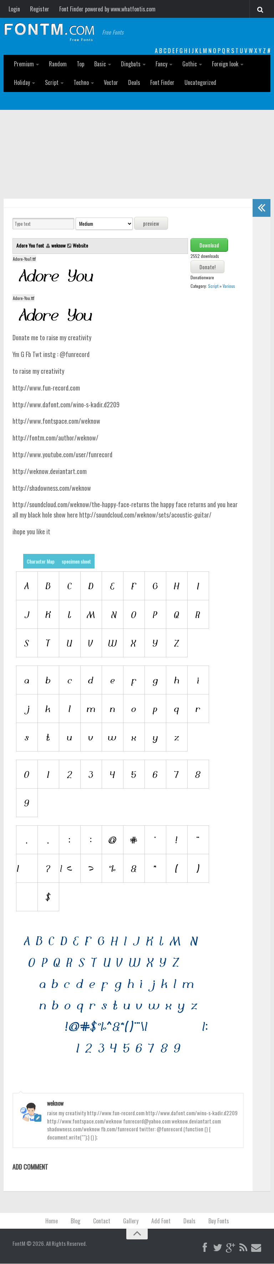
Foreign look (225, 64)
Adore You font (30, 245)
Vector (111, 82)
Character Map (41, 561)
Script (52, 82)
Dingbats (131, 64)
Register (39, 9)
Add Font (161, 1221)
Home (51, 1221)
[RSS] (243, 1248)
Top (80, 64)
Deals (134, 82)
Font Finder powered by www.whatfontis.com (107, 9)
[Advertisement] (137, 163)
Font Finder (162, 82)
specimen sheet (76, 561)
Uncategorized (200, 82)
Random (58, 64)
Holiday (22, 82)
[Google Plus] (230, 1248)
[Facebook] (205, 1248)
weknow (58, 245)
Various (229, 286)
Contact (101, 1221)
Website (80, 245)
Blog (75, 1221)
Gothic (189, 64)
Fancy (161, 64)
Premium (24, 64)
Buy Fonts (218, 1221)
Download (209, 245)
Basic (100, 64)
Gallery (130, 1221)
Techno (81, 82)
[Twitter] (218, 1248)
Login (14, 9)
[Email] (256, 1248)
